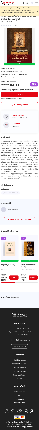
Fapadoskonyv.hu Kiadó (14, 71)
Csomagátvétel (19, 375)
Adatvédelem (19, 391)
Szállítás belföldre (19, 364)
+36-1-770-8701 (22, 329)
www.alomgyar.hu (16, 422)
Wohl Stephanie (7, 22)
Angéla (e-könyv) (8, 265)
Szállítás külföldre (19, 367)
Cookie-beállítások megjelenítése (19, 427)
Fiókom (19, 378)
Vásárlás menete (19, 360)
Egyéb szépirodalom (10, 193)
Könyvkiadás (19, 403)
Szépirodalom (6, 189)
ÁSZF (19, 395)
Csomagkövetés (19, 371)
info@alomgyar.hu (22, 340)
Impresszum (19, 399)
